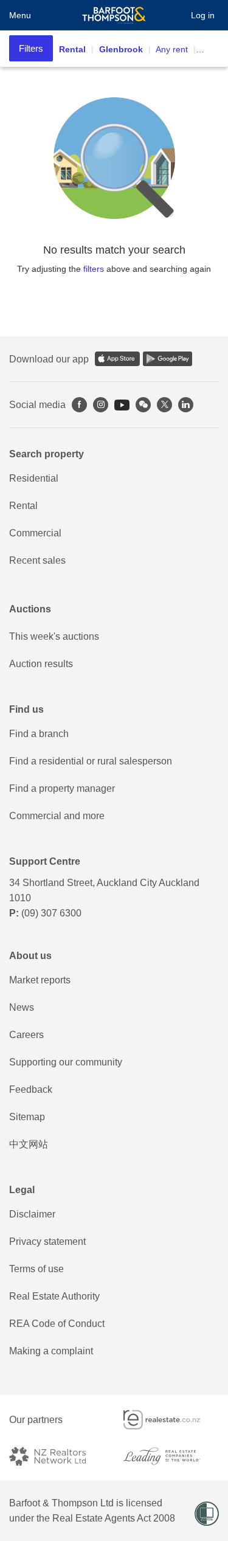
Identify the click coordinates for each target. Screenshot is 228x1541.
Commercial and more (57, 816)
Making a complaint (51, 1351)
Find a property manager (62, 788)
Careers (26, 1035)
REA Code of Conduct (57, 1323)
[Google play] (167, 358)
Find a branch (39, 734)
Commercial (35, 533)
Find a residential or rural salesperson (90, 761)
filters (93, 269)
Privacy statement (47, 1241)
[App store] (117, 358)
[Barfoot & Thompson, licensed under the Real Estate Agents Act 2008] (114, 15)
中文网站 (28, 1144)
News (21, 1007)
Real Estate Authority (54, 1296)
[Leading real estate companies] (171, 1456)
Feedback (30, 1089)
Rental (23, 505)
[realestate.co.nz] (171, 1419)
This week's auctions (54, 636)
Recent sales (37, 560)
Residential (33, 478)
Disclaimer (32, 1214)
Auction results (41, 664)
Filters (31, 48)
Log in (203, 15)
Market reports (40, 980)
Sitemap (27, 1117)
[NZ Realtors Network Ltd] (57, 1456)
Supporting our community (65, 1062)
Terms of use (36, 1269)
